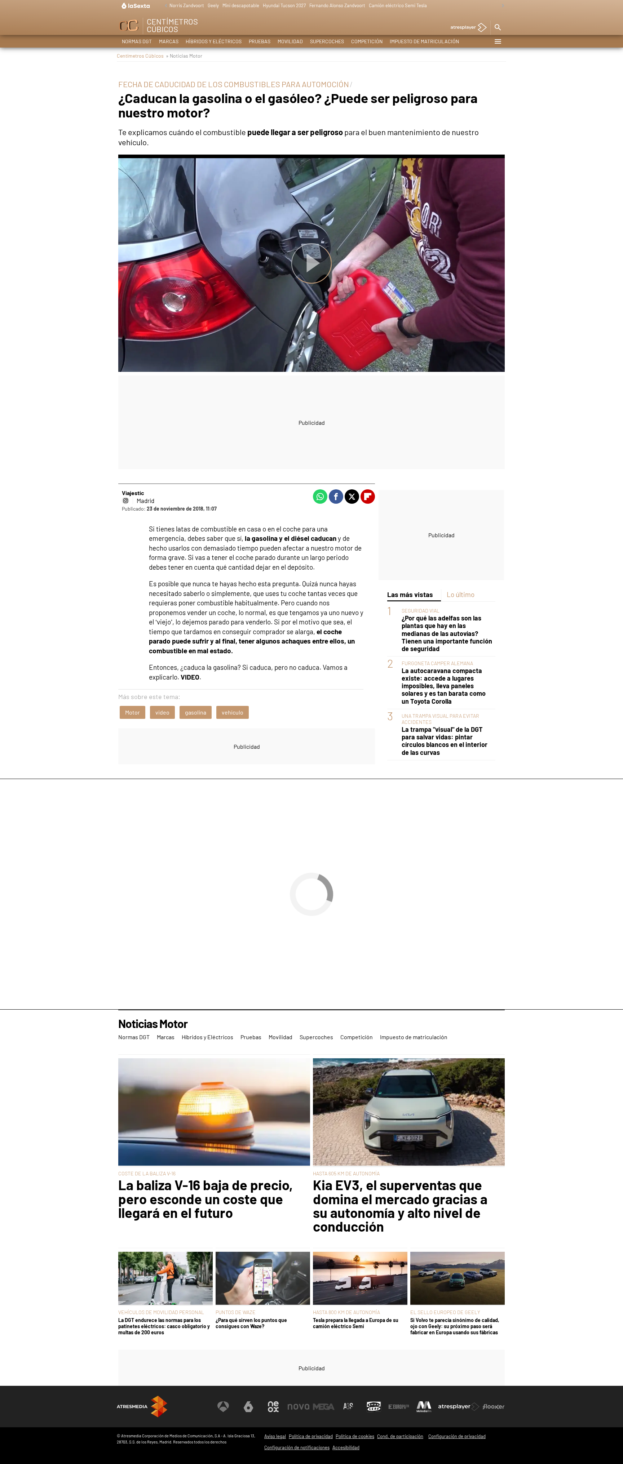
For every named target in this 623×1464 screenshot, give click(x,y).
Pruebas (259, 41)
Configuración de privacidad (457, 1436)
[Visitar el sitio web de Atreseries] (348, 1406)
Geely (213, 5)
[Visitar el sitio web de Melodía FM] (424, 1406)
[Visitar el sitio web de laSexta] (248, 1406)
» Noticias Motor (184, 56)
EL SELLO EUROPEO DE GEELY (445, 1312)
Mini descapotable (240, 5)
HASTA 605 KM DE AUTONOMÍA (346, 1173)
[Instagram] (125, 500)
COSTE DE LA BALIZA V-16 (147, 1173)
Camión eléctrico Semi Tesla (398, 5)
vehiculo (232, 712)
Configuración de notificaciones (297, 1447)
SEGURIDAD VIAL (420, 611)
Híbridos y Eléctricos (214, 41)
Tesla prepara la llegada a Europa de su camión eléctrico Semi (355, 1323)
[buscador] (497, 28)
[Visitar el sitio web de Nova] (298, 1406)
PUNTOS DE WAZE (236, 1312)
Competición (367, 41)
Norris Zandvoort (186, 5)
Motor (132, 712)
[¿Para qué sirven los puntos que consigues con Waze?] (263, 1279)
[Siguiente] (501, 6)
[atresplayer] (466, 28)
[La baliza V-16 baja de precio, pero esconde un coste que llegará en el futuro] (214, 1112)
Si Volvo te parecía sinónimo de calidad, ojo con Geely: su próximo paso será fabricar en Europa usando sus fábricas (454, 1326)
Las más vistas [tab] (410, 594)
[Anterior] (164, 6)
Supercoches (327, 41)
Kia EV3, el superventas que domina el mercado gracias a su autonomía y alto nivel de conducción (400, 1205)
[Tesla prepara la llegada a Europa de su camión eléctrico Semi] (360, 1279)
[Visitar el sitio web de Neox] (273, 1406)
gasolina (195, 712)
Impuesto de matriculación (424, 41)
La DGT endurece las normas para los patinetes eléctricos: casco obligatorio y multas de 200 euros (164, 1326)
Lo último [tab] (460, 594)
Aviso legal (275, 1436)
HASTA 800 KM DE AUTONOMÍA (346, 1312)
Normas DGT (137, 41)
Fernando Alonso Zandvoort (337, 5)
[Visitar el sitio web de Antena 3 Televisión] (223, 1406)
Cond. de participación (400, 1436)
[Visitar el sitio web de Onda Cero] (374, 1406)
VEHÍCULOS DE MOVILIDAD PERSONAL (161, 1312)
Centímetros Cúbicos (140, 56)
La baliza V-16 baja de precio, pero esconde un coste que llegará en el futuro (205, 1198)
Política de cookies (355, 1436)
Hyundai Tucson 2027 (284, 5)
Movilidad (290, 41)
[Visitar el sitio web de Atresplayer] (459, 1406)
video (162, 712)
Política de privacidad (311, 1436)
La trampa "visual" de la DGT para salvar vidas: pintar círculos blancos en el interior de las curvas (444, 741)
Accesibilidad (345, 1447)
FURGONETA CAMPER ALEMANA (437, 663)
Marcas (168, 41)
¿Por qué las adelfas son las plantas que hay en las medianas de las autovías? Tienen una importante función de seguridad (447, 633)
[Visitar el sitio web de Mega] (324, 1406)
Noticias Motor (152, 1024)
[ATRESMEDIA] (142, 1406)
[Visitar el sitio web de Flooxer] (493, 1406)
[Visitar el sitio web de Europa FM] (399, 1406)
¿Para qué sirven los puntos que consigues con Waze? (251, 1323)
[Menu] (497, 41)
